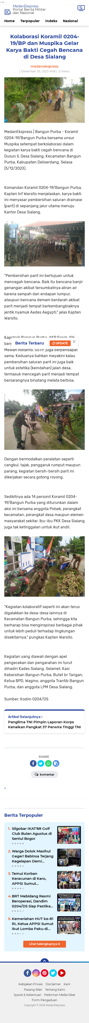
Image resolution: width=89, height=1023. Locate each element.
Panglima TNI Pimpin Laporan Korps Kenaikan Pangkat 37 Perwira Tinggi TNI (44, 724)
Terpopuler (30, 21)
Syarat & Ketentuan (27, 995)
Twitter (55, 979)
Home (9, 21)
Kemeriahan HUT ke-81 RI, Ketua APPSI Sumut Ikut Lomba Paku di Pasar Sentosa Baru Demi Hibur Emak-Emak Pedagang (32, 923)
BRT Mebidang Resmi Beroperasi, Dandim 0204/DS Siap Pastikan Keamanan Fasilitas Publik (32, 901)
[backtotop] (44, 962)
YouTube (65, 979)
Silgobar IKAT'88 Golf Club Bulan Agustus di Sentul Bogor (32, 833)
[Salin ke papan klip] (56, 763)
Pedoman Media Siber (59, 995)
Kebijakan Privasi (31, 984)
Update (61, 343)
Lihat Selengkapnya (43, 944)
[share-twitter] (40, 763)
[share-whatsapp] (48, 763)
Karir (67, 984)
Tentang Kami (55, 989)
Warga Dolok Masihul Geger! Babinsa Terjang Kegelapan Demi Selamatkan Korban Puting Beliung (32, 856)
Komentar (46, 774)
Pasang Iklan (33, 989)
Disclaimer (53, 984)
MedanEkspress (25, 6)
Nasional (70, 21)
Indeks (51, 21)
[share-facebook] (33, 763)
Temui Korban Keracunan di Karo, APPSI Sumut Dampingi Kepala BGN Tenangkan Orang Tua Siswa (32, 878)
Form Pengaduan (44, 1000)
